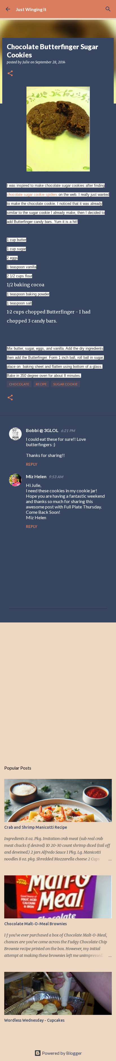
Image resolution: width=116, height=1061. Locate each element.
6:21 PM (68, 430)
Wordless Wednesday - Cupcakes (34, 1020)
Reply (31, 464)
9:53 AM (56, 476)
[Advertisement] (58, 689)
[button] (10, 74)
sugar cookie (65, 384)
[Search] (108, 9)
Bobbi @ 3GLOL (42, 430)
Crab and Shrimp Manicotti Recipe (35, 827)
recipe (41, 384)
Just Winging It (31, 9)
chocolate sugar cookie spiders (32, 194)
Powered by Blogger (61, 1053)
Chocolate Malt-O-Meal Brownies (35, 924)
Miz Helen (36, 476)
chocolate (19, 384)
